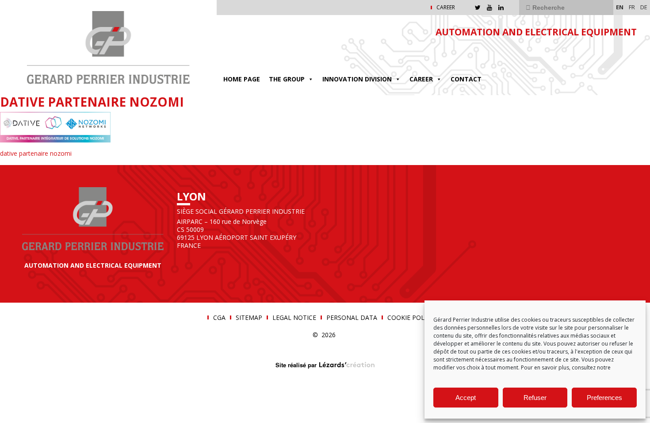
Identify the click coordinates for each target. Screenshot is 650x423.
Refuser (535, 397)
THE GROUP (287, 79)
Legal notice (294, 318)
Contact (466, 79)
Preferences (604, 397)
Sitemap (249, 318)
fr (632, 7)
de (643, 7)
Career (421, 79)
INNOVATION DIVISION (357, 79)
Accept (465, 397)
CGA (219, 318)
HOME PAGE (241, 79)
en (619, 7)
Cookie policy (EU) (417, 318)
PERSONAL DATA (351, 318)
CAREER (445, 7)
